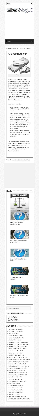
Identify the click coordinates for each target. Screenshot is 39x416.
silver (20, 159)
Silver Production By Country (16, 379)
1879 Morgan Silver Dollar (16, 329)
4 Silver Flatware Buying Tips (16, 385)
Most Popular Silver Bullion (16, 390)
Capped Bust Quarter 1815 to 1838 (18, 357)
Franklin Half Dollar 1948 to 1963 (17, 368)
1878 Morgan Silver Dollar (16, 331)
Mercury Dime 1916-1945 (15, 353)
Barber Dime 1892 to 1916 (16, 351)
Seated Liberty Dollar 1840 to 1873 (18, 374)
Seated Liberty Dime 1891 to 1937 (18, 348)
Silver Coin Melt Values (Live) (16, 335)
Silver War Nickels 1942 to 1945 (17, 370)
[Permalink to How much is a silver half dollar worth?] (20, 234)
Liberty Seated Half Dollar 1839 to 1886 (19, 359)
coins (16, 159)
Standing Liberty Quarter (15, 340)
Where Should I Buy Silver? (16, 392)
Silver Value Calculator (15, 383)
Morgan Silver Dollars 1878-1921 (17, 396)
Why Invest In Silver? (14, 394)
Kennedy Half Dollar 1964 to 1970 (18, 372)
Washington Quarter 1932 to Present (18, 361)
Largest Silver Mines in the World (17, 381)
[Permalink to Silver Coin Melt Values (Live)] (20, 203)
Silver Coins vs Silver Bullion (16, 388)
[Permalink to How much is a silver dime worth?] (20, 253)
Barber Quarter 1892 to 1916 (16, 338)
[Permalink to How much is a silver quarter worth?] (20, 216)
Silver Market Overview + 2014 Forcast (19, 398)
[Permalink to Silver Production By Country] (20, 271)
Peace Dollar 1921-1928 (15, 377)
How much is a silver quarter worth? (17, 223)
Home (8, 48)
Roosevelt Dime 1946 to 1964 (16, 355)
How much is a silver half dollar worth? (18, 241)
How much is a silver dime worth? (18, 346)
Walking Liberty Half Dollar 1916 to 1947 (19, 366)
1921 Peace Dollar (13, 333)
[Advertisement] (19, 25)
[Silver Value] (19, 11)
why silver (26, 159)
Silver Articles (14, 48)
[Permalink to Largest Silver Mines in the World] (20, 289)
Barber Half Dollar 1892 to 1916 (17, 364)
